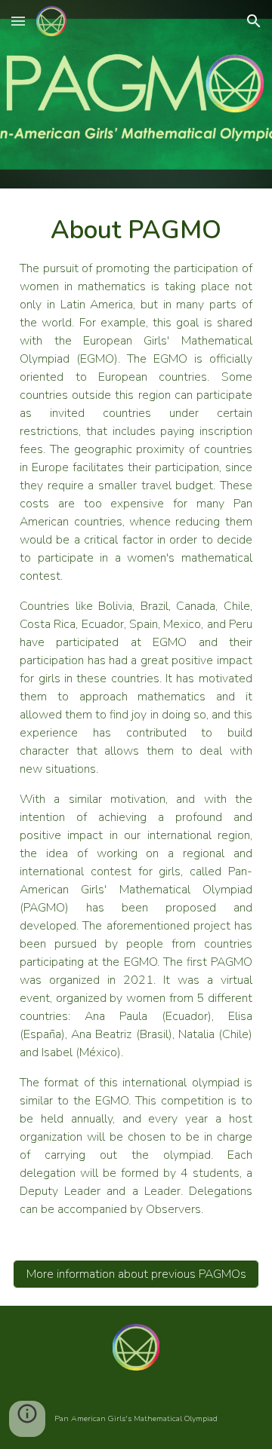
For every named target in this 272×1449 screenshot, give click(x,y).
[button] (18, 20)
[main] (136, 715)
